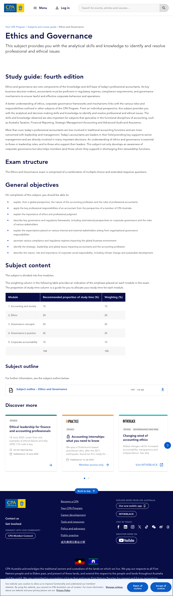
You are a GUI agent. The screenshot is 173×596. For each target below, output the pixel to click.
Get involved (13, 523)
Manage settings (114, 587)
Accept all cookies (161, 587)
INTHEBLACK (126, 514)
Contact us (12, 518)
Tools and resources (72, 521)
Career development (73, 515)
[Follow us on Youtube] (126, 540)
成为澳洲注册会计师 (73, 542)
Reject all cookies (137, 587)
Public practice (70, 535)
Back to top (84, 491)
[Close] (167, 587)
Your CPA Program (72, 508)
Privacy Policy (63, 590)
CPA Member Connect (20, 535)
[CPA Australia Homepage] (14, 8)
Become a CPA (70, 501)
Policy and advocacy (73, 528)
